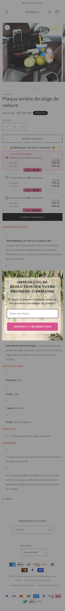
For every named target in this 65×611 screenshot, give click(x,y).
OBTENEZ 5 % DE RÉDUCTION (32, 326)
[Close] (59, 275)
